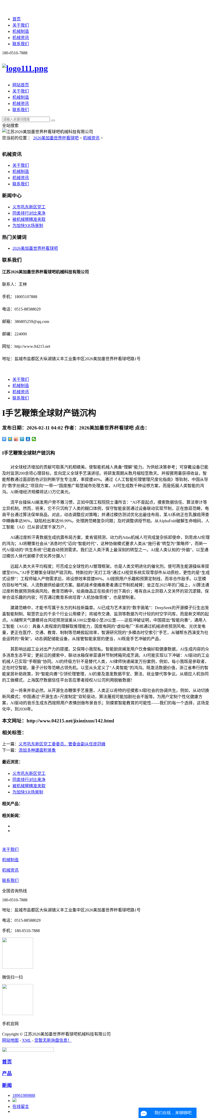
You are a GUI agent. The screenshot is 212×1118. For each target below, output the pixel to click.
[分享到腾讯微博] (22, 439)
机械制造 (20, 31)
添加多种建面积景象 (37, 750)
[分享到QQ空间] (10, 439)
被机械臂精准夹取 (29, 219)
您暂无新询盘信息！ (53, 1040)
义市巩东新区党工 (29, 207)
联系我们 (20, 44)
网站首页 (20, 85)
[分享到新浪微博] (16, 439)
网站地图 (10, 1040)
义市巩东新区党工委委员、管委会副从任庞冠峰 (62, 744)
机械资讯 (20, 37)
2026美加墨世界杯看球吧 (56, 138)
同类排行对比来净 (29, 213)
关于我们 (20, 25)
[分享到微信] (34, 439)
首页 (16, 19)
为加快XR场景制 (27, 225)
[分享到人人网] (28, 439)
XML (26, 1040)
